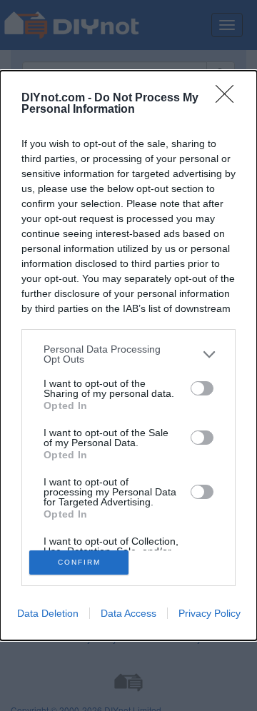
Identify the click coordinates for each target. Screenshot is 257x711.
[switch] (202, 388)
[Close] (229, 98)
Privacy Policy (209, 613)
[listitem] (128, 354)
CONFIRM (79, 562)
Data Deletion (48, 613)
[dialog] (128, 355)
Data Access (128, 613)
